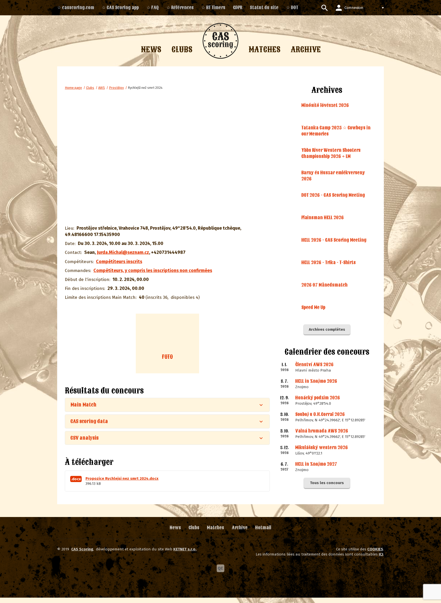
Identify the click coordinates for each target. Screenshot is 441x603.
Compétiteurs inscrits (119, 261)
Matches (215, 528)
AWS (101, 88)
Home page (73, 88)
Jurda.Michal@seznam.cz (123, 252)
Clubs (90, 88)
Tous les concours (327, 483)
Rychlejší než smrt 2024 (145, 88)
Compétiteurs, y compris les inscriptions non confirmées (152, 270)
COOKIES (375, 549)
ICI (381, 554)
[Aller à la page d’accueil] (220, 41)
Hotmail (263, 528)
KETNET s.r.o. (185, 549)
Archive (240, 528)
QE (220, 568)
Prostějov (116, 88)
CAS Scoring (82, 549)
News (175, 528)
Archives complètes (327, 329)
